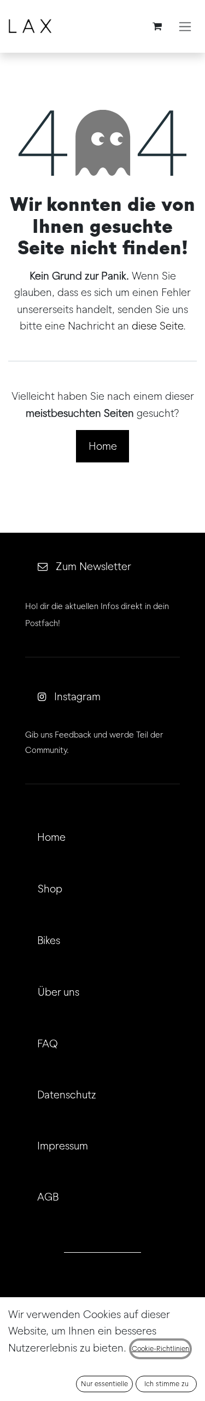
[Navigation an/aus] (185, 26)
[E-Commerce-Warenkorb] (157, 26)
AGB (47, 1197)
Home (103, 446)
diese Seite (157, 326)
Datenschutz (66, 1095)
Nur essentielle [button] (104, 1384)
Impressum (62, 1146)
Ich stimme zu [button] (166, 1384)
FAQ (47, 1043)
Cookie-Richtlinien (160, 1348)
